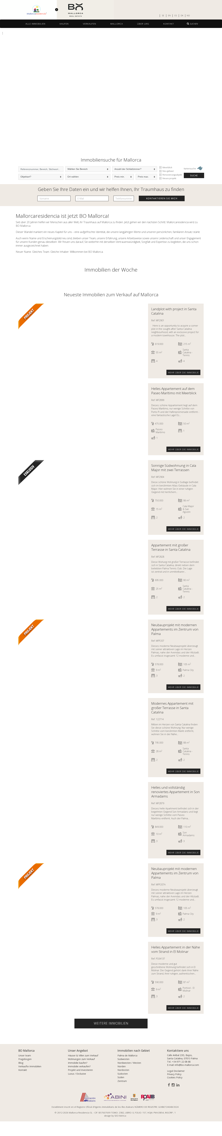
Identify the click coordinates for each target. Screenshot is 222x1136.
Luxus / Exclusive (77, 1073)
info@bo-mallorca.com (187, 1064)
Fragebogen (25, 1059)
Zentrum (122, 1081)
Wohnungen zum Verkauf (81, 1059)
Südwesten (123, 1059)
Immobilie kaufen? (77, 1062)
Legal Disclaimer (176, 1070)
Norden (122, 1066)
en (169, 15)
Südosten (123, 1073)
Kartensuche (190, 168)
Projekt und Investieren (80, 1069)
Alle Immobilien (35, 23)
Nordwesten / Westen (129, 1062)
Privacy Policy (174, 1074)
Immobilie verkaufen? (79, 1066)
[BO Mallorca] (57, 10)
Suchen (194, 23)
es (176, 15)
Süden (121, 1077)
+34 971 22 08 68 (181, 1061)
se (163, 15)
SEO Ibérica (120, 1115)
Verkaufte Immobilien (29, 1066)
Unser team (24, 1055)
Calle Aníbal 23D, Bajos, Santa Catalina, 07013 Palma (182, 1057)
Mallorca (116, 23)
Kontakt (168, 23)
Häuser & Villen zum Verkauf (83, 1055)
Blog (20, 1062)
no (188, 15)
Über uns (143, 23)
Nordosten (123, 1069)
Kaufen (64, 23)
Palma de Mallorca (127, 1055)
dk (182, 15)
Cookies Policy (174, 1077)
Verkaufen (89, 23)
